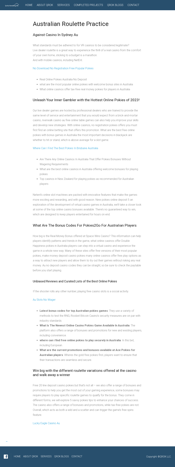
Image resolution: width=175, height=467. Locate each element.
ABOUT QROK (45, 5)
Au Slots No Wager (44, 299)
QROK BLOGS (115, 5)
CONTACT (133, 5)
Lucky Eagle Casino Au (46, 423)
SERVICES (63, 5)
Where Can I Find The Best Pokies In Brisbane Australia (65, 148)
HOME (29, 5)
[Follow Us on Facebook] (6, 457)
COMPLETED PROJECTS (88, 5)
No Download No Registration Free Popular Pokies (63, 68)
